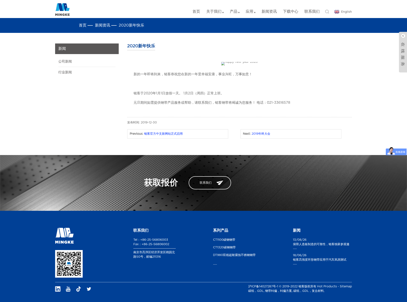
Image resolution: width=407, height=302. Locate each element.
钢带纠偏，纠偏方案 (278, 290)
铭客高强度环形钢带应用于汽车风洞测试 (319, 259)
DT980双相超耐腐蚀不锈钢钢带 (234, 255)
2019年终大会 (261, 133)
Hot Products (327, 286)
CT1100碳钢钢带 (224, 239)
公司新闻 (65, 61)
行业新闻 (65, 72)
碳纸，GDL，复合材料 (308, 290)
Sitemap (346, 286)
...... (215, 263)
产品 (233, 12)
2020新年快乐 (131, 25)
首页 (196, 12)
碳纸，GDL (256, 290)
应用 (249, 12)
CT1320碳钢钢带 (224, 247)
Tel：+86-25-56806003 (150, 239)
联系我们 (312, 12)
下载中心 (290, 12)
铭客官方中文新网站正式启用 (163, 133)
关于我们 (214, 12)
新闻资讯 (269, 12)
